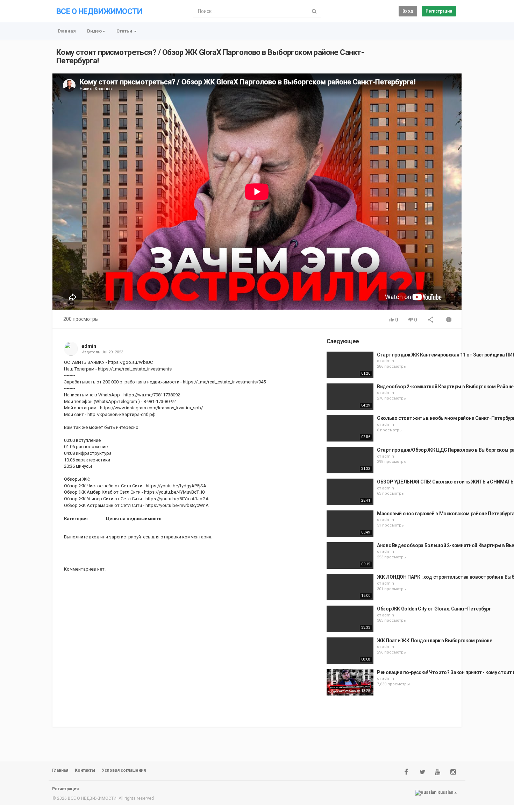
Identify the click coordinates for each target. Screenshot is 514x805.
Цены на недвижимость (134, 518)
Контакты (85, 770)
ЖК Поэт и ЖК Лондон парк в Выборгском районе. (435, 640)
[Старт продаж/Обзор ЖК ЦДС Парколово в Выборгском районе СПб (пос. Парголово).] (350, 460)
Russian (445, 792)
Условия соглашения (124, 770)
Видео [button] (94, 31)
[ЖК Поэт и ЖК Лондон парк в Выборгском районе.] (350, 650)
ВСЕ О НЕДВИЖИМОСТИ (99, 11)
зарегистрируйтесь (129, 536)
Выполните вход (81, 536)
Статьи (124, 31)
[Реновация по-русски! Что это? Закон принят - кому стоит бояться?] (350, 682)
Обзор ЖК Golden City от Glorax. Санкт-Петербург (434, 609)
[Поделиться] (431, 320)
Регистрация (439, 11)
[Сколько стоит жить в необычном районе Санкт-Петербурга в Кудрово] (350, 428)
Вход (407, 11)
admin (88, 346)
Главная (67, 31)
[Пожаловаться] (449, 320)
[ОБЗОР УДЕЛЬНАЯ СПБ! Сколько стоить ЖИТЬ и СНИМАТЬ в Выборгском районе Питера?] (350, 492)
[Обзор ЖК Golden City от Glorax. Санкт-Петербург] (350, 619)
